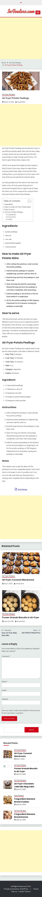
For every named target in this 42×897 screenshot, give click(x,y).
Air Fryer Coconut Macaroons (18, 579)
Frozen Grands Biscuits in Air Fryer (20, 617)
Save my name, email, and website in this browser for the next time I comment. (21, 711)
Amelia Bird (21, 102)
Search (31, 730)
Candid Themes (24, 891)
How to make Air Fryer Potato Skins (18, 207)
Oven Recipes (19, 795)
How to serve (10, 209)
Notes (10, 219)
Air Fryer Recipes (8, 94)
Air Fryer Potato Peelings (14, 212)
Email (4, 690)
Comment (6, 656)
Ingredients (9, 204)
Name (4, 681)
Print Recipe (22, 489)
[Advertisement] (21, 38)
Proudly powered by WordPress (16, 889)
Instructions (12, 217)
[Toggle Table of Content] (28, 201)
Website (5, 699)
